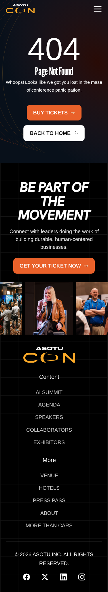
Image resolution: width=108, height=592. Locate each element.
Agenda (49, 405)
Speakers (49, 417)
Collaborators (49, 430)
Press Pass (49, 500)
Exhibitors (49, 442)
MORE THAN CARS (49, 525)
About (49, 513)
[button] (97, 9)
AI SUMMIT (49, 392)
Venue (49, 475)
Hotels (49, 488)
